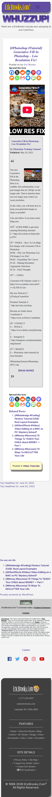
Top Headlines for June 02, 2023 (17, 486)
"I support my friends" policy (26, 763)
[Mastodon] (38, 72)
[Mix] (11, 77)
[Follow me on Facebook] (9, 659)
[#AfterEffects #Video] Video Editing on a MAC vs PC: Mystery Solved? (29, 429)
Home (13, 731)
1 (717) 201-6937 (26, 698)
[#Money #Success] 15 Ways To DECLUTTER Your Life (27, 452)
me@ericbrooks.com (26, 704)
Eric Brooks (30, 64)
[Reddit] (22, 72)
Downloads (13, 738)
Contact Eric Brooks (26, 766)
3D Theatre (23, 734)
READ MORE (26, 370)
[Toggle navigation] (38, 7)
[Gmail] (22, 77)
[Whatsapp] (17, 77)
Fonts (40, 734)
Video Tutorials (31, 465)
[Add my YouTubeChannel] (42, 659)
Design (33, 734)
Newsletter (39, 738)
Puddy (37, 622)
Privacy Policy (21, 760)
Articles (12, 734)
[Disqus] (26, 523)
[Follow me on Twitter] (17, 659)
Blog (39, 731)
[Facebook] (11, 72)
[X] (17, 72)
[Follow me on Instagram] (33, 659)
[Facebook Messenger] (28, 77)
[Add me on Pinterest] (25, 659)
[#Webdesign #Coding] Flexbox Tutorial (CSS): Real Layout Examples (27, 418)
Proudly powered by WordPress (16, 594)
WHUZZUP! (26, 19)
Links (22, 738)
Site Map (33, 760)
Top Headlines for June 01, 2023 (17, 483)
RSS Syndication (27, 770)
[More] (38, 77)
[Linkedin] (28, 72)
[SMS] (33, 77)
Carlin (30, 738)
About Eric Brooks (26, 731)
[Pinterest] (33, 72)
